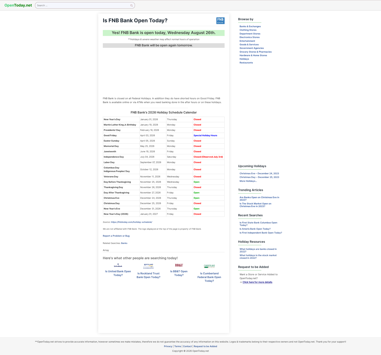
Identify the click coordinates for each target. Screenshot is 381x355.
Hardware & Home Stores (253, 55)
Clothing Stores (248, 30)
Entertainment (247, 41)
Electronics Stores (250, 37)
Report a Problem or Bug (116, 235)
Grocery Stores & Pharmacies (256, 51)
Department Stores (250, 33)
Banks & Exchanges (250, 26)
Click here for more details (257, 282)
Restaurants (246, 62)
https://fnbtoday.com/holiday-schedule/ (131, 222)
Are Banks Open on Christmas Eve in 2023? (259, 198)
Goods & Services (249, 44)
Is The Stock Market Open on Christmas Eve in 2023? (255, 205)
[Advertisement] (164, 72)
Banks (124, 243)
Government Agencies (252, 48)
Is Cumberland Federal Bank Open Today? (209, 277)
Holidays (244, 58)
